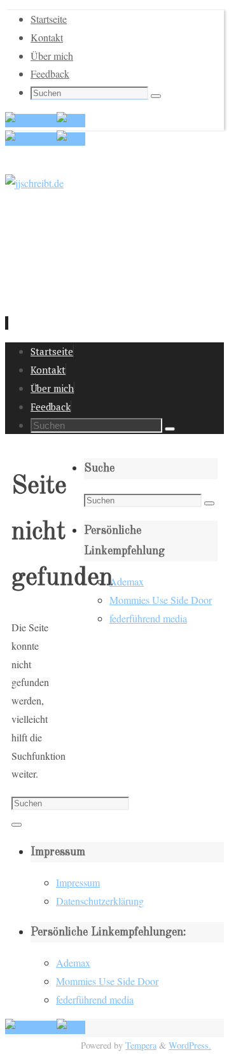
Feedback (50, 73)
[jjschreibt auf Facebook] (31, 120)
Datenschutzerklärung (100, 900)
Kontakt (47, 37)
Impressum (78, 882)
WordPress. (190, 1045)
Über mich (52, 55)
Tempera (140, 1045)
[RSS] (71, 120)
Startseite (49, 18)
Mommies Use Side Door (160, 599)
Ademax (126, 581)
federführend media (148, 618)
